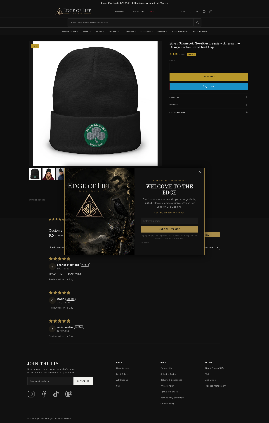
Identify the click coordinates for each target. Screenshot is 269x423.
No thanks (145, 243)
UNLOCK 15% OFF (169, 229)
